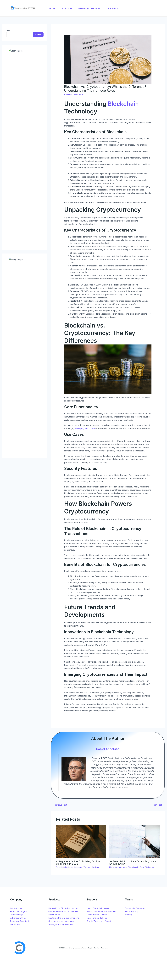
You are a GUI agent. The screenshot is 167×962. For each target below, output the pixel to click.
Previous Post (59, 805)
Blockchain (123, 103)
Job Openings (16, 914)
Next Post (158, 805)
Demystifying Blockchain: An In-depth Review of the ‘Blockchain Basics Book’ (63, 911)
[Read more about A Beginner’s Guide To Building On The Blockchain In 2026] (81, 841)
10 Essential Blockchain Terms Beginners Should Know (132, 862)
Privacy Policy (131, 911)
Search (9, 30)
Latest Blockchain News (98, 908)
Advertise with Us (18, 918)
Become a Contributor (20, 921)
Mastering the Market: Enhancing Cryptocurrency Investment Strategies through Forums (63, 921)
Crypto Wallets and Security (99, 921)
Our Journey (16, 908)
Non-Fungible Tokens (97, 918)
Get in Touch (16, 924)
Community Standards (135, 908)
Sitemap (128, 914)
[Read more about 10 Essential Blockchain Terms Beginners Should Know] (134, 841)
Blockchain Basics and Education (69, 867)
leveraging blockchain (84, 428)
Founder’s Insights (18, 911)
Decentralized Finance (97, 914)
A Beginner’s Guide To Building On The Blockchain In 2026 (78, 862)
